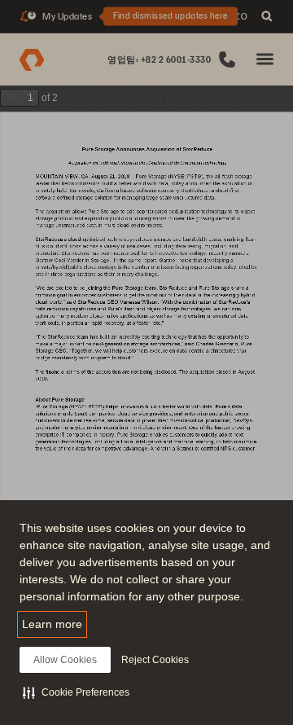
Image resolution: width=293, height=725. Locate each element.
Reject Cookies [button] (155, 660)
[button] (76, 692)
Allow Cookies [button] (65, 660)
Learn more (52, 624)
